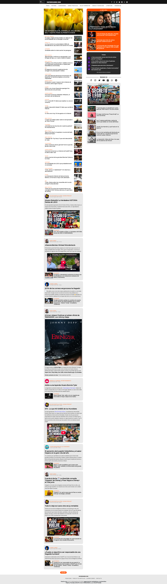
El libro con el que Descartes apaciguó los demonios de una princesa (57, 89)
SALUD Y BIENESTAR (85, 5)
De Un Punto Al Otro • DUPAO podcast (61, 196)
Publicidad (68, 578)
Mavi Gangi (53, 240)
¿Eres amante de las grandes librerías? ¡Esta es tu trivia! (59, 158)
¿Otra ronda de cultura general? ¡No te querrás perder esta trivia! (58, 145)
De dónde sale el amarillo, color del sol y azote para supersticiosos (62, 32)
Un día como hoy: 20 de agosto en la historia (58, 113)
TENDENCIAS (117, 5)
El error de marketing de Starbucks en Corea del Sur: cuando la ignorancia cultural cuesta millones (108, 134)
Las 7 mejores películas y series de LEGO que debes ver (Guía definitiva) (107, 121)
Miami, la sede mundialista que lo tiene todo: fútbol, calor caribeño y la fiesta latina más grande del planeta (67, 466)
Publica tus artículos (79, 578)
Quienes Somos (90, 578)
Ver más (63, 572)
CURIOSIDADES (62, 5)
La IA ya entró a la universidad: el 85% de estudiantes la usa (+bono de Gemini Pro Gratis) (59, 44)
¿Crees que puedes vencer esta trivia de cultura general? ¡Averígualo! (103, 58)
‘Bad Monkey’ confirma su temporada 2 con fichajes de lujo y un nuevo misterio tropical (58, 57)
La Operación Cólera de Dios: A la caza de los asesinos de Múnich (108, 140)
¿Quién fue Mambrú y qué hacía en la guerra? (108, 127)
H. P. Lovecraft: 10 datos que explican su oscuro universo (59, 101)
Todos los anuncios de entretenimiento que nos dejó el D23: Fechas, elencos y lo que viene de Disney (58, 190)
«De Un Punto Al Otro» (60, 411)
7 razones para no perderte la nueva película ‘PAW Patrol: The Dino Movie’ (108, 108)
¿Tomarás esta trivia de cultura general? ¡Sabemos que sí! (106, 40)
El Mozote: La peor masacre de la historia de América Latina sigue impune (58, 82)
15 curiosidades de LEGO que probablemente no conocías (58, 164)
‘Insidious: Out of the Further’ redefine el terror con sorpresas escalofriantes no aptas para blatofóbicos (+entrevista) (59, 64)
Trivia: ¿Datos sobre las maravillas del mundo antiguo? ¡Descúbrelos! (58, 183)
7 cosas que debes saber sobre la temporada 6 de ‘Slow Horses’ (58, 120)
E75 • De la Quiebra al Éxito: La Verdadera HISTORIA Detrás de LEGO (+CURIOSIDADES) (68, 232)
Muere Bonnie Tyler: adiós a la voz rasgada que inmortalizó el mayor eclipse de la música (66, 395)
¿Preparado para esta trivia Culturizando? (102, 28)
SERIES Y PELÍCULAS (73, 5)
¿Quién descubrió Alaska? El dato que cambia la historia (59, 107)
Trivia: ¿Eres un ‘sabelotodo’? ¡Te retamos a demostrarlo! (57, 170)
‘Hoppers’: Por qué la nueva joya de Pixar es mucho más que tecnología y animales (67, 493)
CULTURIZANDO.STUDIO (76, 581)
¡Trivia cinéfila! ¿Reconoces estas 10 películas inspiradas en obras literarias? (103, 61)
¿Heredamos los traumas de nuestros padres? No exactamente (58, 126)
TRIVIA (47, 5)
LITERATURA (109, 5)
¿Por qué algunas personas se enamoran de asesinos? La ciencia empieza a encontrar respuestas (58, 77)
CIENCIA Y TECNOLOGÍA (98, 5)
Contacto (99, 578)
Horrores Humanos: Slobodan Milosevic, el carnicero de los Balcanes (57, 95)
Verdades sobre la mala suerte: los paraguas (58, 50)
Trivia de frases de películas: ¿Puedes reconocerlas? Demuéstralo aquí (107, 34)
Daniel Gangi (53, 284)
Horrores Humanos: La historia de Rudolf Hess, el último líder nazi (59, 151)
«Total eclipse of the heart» (69, 388)
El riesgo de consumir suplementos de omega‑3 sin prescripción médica (56, 70)
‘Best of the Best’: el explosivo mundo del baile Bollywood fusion (58, 133)
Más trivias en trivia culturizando (103, 72)
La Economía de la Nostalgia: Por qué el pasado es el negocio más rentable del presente (67, 539)
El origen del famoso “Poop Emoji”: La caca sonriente (108, 114)
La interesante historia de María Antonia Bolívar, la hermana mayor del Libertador (57, 176)
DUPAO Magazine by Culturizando (59, 446)
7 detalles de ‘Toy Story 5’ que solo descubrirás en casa (58, 139)
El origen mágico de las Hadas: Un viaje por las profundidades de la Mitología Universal (58, 38)
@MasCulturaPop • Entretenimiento (60, 380)
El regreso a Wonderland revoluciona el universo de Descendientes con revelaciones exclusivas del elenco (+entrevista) (67, 276)
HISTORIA (53, 5)
